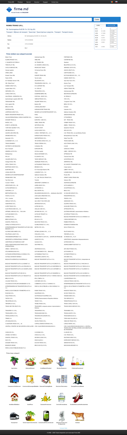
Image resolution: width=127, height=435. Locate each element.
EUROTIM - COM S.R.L (40, 120)
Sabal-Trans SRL (68, 138)
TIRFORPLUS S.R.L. (69, 234)
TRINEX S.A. (8, 318)
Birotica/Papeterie (61, 368)
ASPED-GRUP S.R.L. (40, 185)
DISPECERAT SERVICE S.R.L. (72, 340)
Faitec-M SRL (8, 78)
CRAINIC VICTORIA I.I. (11, 335)
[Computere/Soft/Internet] (14, 379)
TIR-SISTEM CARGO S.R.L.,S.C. (43, 141)
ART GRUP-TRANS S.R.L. (70, 249)
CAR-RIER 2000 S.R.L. (40, 281)
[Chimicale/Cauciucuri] (77, 361)
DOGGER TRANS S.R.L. (11, 342)
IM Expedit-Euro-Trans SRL (71, 135)
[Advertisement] (85, 10)
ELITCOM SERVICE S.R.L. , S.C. (72, 75)
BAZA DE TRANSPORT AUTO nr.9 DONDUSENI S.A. (77, 275)
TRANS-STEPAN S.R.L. (41, 143)
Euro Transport (9, 148)
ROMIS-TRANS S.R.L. (40, 290)
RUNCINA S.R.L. (9, 293)
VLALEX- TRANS (9, 182)
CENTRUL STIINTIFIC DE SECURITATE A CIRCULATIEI (19, 326)
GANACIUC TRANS (69, 148)
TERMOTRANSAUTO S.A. (70, 301)
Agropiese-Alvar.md (69, 127)
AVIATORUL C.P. (9, 190)
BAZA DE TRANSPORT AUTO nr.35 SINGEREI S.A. (47, 273)
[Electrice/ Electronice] (61, 379)
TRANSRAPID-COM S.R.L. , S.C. (43, 83)
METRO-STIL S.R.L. (40, 227)
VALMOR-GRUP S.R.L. (11, 159)
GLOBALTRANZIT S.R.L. (11, 59)
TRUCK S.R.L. (38, 318)
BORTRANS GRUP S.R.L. (12, 167)
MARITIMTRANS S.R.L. (40, 138)
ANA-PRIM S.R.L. (39, 244)
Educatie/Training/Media (46, 386)
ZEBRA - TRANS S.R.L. (70, 125)
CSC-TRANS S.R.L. (69, 335)
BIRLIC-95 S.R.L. (68, 104)
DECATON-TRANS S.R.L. (41, 222)
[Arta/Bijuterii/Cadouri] (45, 361)
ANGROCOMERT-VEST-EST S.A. (72, 244)
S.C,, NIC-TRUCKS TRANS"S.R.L (43, 177)
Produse (20, 2)
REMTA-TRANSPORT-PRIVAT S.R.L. (14, 114)
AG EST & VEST (39, 127)
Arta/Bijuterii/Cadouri (45, 368)
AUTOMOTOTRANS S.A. (70, 254)
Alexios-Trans (67, 83)
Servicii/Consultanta (61, 404)
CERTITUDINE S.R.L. (69, 72)
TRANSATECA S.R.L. (40, 91)
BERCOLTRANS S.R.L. (11, 219)
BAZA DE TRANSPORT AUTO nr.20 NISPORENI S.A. (48, 266)
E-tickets (66, 106)
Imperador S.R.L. (9, 138)
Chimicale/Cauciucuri (77, 368)
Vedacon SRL (67, 180)
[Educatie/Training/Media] (45, 379)
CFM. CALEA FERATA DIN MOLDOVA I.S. (45, 326)
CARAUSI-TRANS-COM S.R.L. (71, 281)
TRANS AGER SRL (69, 141)
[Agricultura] (14, 361)
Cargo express (67, 167)
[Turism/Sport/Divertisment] (30, 415)
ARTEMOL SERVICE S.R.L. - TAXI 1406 (15, 211)
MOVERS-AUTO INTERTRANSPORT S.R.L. (46, 112)
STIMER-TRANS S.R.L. (70, 122)
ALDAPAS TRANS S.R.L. (70, 203)
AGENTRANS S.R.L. (10, 203)
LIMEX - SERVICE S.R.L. (70, 151)
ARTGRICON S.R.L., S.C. (41, 211)
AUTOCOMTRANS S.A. (11, 188)
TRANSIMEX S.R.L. (69, 310)
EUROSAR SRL (39, 148)
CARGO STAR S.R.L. (10, 93)
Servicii (28, 2)
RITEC (36, 114)
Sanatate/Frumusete (45, 404)
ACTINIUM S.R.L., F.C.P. (70, 236)
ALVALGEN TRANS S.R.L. (70, 206)
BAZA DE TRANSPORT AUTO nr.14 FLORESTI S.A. (48, 263)
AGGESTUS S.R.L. (39, 239)
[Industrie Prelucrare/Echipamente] (61, 415)
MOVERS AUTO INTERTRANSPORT (14, 175)
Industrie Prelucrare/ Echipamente (61, 423)
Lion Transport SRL (69, 86)
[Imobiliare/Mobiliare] (14, 397)
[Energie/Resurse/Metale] (77, 379)
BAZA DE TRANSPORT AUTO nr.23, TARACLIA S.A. (77, 266)
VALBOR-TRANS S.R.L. (41, 101)
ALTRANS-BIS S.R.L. (69, 242)
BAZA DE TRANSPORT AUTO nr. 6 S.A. (44, 259)
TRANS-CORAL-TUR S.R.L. (71, 303)
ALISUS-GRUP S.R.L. (40, 130)
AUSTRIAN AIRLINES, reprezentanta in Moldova (76, 211)
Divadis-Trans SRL (10, 75)
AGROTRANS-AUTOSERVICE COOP (14, 242)
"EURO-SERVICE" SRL (40, 159)
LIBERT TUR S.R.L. (69, 169)
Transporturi (14, 422)
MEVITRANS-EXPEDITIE (70, 93)
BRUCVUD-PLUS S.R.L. (41, 345)
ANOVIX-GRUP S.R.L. (69, 70)
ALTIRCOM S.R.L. (39, 206)
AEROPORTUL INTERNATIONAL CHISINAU (16, 239)
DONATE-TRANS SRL (40, 75)
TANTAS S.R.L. (9, 298)
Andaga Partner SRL (10, 161)
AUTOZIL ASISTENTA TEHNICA (13, 256)
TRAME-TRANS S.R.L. (40, 303)
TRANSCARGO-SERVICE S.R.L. (72, 306)
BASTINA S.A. (38, 216)
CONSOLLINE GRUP (40, 106)
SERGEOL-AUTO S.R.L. (70, 67)
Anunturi (36, 2)
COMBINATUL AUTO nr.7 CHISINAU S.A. (45, 283)
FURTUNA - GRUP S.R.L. (41, 96)
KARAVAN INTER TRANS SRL (42, 109)
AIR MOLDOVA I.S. (10, 130)
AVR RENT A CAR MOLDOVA (12, 146)
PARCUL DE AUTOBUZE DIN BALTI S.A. (15, 348)
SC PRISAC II (67, 96)
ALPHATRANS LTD (69, 159)
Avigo (36, 72)
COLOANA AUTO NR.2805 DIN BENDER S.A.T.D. (17, 283)
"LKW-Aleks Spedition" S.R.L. (12, 127)
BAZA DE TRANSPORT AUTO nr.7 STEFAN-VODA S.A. (48, 275)
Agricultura (14, 368)
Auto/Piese (30, 404)
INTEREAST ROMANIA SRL (71, 224)
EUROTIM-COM (9, 169)
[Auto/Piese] (30, 397)
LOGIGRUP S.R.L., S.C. (41, 172)
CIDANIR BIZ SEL (68, 59)
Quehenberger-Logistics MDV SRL (14, 99)
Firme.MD (11, 2)
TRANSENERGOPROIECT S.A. (13, 236)
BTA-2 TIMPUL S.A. (39, 278)
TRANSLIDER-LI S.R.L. (11, 313)
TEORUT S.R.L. (39, 301)
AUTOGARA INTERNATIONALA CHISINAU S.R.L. (17, 254)
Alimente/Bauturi (30, 368)
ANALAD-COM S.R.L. (40, 209)
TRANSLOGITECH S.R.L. (11, 315)
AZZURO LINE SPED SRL (12, 133)
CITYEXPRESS (68, 117)
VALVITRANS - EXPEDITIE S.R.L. (13, 96)
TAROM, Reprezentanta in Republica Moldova (46, 298)
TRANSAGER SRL (10, 101)
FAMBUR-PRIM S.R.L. (69, 222)
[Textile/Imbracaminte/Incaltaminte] (77, 397)
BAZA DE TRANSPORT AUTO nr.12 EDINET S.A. (17, 263)
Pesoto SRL (67, 175)
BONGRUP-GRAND (10, 345)
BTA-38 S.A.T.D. (39, 219)
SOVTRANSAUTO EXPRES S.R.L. (43, 295)
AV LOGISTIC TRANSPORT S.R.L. (72, 164)
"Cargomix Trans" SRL (69, 101)
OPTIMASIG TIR (68, 154)
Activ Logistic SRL (10, 104)
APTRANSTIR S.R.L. (69, 209)
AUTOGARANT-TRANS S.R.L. (42, 164)
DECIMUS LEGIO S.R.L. (41, 337)
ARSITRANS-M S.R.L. (40, 249)
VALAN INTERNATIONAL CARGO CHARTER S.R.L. (18, 117)
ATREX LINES (9, 72)
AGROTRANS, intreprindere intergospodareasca (76, 239)
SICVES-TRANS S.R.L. (70, 293)
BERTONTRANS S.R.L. (11, 193)
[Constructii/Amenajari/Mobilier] (30, 379)
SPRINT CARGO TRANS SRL (71, 177)
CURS (98, 25)
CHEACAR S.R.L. (9, 332)
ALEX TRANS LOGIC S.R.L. (71, 143)
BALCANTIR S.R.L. (39, 190)
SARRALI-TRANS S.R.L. (41, 198)
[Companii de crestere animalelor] (77, 415)
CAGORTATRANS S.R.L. (70, 278)
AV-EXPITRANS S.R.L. (69, 188)
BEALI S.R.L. (67, 190)
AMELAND (37, 59)
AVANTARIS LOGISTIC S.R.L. (42, 256)
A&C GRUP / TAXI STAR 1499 (42, 201)
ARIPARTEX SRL (68, 161)
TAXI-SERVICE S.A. (69, 298)
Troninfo (37, 180)
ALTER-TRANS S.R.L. (10, 206)
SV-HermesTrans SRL (40, 70)
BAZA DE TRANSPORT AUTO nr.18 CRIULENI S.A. (18, 266)
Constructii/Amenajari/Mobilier (31, 386)
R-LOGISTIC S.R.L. (39, 156)
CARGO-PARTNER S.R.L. (70, 219)
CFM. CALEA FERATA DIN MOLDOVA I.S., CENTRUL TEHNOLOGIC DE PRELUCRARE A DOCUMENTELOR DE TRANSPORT (78, 328)
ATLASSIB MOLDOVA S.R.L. (12, 251)
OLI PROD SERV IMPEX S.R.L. (13, 231)
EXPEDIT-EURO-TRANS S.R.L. (42, 135)
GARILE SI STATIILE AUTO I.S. (13, 224)
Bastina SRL (38, 104)
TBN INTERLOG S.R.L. (11, 301)
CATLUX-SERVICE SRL (11, 67)
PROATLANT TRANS (40, 67)
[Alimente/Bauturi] (30, 361)
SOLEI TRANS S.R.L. (10, 295)
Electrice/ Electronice (61, 386)
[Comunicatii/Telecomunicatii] (45, 415)
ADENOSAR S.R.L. (69, 201)
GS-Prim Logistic (39, 151)
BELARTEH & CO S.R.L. (70, 65)
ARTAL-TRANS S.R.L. (10, 164)
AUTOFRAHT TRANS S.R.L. (71, 214)
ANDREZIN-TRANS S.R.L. (41, 161)
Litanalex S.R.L (68, 109)
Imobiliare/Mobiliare (14, 404)
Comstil (66, 146)
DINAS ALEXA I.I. (39, 340)
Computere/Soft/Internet (14, 386)
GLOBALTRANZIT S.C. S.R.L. (42, 224)
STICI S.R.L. (67, 99)
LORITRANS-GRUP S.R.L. (12, 112)
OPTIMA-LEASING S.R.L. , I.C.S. (43, 231)
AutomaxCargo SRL (40, 57)
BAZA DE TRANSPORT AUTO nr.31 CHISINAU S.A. (77, 216)
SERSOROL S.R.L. (10, 91)
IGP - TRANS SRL (68, 120)
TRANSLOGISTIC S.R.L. (70, 313)
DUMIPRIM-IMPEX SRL (41, 93)
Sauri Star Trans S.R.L (69, 80)
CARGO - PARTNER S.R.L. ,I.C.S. (43, 133)
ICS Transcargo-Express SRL (42, 169)
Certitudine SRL (39, 146)
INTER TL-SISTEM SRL (11, 125)
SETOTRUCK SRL (39, 125)
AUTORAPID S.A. (39, 188)
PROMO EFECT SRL (10, 177)
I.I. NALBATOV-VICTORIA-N (12, 62)
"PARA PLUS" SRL (10, 65)
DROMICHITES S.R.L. (11, 135)
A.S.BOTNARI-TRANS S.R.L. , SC (13, 323)
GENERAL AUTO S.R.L (11, 151)
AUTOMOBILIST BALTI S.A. (41, 254)
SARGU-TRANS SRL (69, 88)
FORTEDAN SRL (9, 109)
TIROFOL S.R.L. (68, 198)
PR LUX (7, 156)
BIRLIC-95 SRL (9, 106)
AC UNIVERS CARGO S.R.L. (42, 65)
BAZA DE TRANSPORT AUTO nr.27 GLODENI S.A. (76, 269)
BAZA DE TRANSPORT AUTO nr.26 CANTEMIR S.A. (48, 269)
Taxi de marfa (38, 78)
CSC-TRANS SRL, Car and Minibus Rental (75, 133)
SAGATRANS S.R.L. (40, 293)
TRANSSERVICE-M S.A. (70, 315)
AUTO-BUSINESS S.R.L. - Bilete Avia (44, 251)
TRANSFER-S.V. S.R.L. (11, 310)
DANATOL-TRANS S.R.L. (11, 222)
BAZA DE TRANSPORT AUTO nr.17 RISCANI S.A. (76, 263)
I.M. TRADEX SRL (39, 62)
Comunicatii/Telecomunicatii (45, 422)
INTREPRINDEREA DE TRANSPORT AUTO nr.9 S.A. (77, 283)
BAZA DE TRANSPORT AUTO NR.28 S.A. (15, 273)
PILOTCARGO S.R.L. (69, 231)
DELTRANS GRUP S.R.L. (70, 337)
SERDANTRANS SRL (69, 114)
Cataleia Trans (38, 117)
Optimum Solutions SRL (70, 112)
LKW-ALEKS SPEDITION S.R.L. (43, 195)
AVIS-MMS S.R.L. (68, 256)
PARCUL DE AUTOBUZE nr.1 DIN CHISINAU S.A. (47, 286)
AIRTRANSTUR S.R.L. (40, 203)
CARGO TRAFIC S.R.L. (70, 323)
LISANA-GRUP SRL (10, 172)
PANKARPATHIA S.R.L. (70, 195)
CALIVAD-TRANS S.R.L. (11, 281)
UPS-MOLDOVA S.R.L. (11, 321)
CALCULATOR (111, 25)
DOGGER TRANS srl (10, 120)
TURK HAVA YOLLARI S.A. (70, 318)
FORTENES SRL (68, 57)
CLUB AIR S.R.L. (68, 332)
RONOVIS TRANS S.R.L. (70, 290)
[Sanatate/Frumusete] (45, 397)
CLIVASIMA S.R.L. (39, 332)
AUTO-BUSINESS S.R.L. (11, 214)
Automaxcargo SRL (69, 91)
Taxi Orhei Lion (9, 180)
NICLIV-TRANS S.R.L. (69, 227)
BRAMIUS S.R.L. (39, 167)
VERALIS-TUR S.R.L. (10, 201)
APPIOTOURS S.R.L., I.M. (11, 185)
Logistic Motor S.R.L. (10, 88)
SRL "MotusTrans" (10, 83)
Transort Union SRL (69, 156)
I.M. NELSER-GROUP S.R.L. (71, 193)
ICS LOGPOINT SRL (40, 86)
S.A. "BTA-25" (38, 88)
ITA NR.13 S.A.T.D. (10, 195)
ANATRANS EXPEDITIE (70, 182)
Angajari (45, 2)
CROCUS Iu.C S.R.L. (40, 335)
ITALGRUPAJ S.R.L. (40, 80)
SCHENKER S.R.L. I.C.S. (11, 141)
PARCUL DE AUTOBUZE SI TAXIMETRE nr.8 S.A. (17, 290)
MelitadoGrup (8, 154)
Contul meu (55, 2)
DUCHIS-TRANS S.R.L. (41, 342)
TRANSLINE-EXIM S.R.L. (41, 313)
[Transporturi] (14, 415)
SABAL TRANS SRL (40, 122)
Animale (77, 422)
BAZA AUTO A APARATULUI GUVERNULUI (16, 259)
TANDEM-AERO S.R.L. (69, 295)
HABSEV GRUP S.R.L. (69, 78)
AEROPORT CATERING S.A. (42, 182)
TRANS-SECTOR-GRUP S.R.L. (13, 306)
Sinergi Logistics (9, 70)
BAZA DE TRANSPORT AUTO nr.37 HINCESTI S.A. (18, 275)
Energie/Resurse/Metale (77, 386)
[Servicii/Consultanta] (61, 397)
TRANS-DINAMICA (10, 143)
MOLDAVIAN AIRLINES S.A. (71, 345)
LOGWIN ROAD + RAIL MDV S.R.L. (73, 172)
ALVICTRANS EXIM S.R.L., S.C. (13, 209)
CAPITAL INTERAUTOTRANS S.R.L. (44, 323)
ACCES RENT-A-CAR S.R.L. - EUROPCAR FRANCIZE (48, 236)
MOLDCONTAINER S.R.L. (41, 154)
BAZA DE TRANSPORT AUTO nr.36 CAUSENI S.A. (76, 273)
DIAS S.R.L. (8, 340)
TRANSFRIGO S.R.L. (40, 310)
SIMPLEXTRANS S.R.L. (41, 99)
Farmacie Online (63, 428)
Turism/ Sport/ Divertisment (30, 422)
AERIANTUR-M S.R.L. (69, 342)
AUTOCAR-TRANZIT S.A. (41, 214)
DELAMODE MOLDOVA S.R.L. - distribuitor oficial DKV (48, 193)
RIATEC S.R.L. (9, 122)
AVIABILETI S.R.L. (10, 216)
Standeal (66, 62)
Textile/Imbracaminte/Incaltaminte (79, 404)
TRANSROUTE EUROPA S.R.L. (43, 315)
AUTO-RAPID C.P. (68, 251)
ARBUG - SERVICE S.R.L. (12, 249)
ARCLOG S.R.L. (68, 130)
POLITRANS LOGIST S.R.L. (12, 234)
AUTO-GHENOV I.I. (69, 185)
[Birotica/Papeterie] (61, 361)
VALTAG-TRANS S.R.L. (40, 321)
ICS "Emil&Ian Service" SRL (12, 80)
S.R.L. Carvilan (9, 198)
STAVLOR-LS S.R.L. (40, 234)
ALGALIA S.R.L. (39, 242)
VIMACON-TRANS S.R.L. (70, 321)
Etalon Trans (8, 57)
